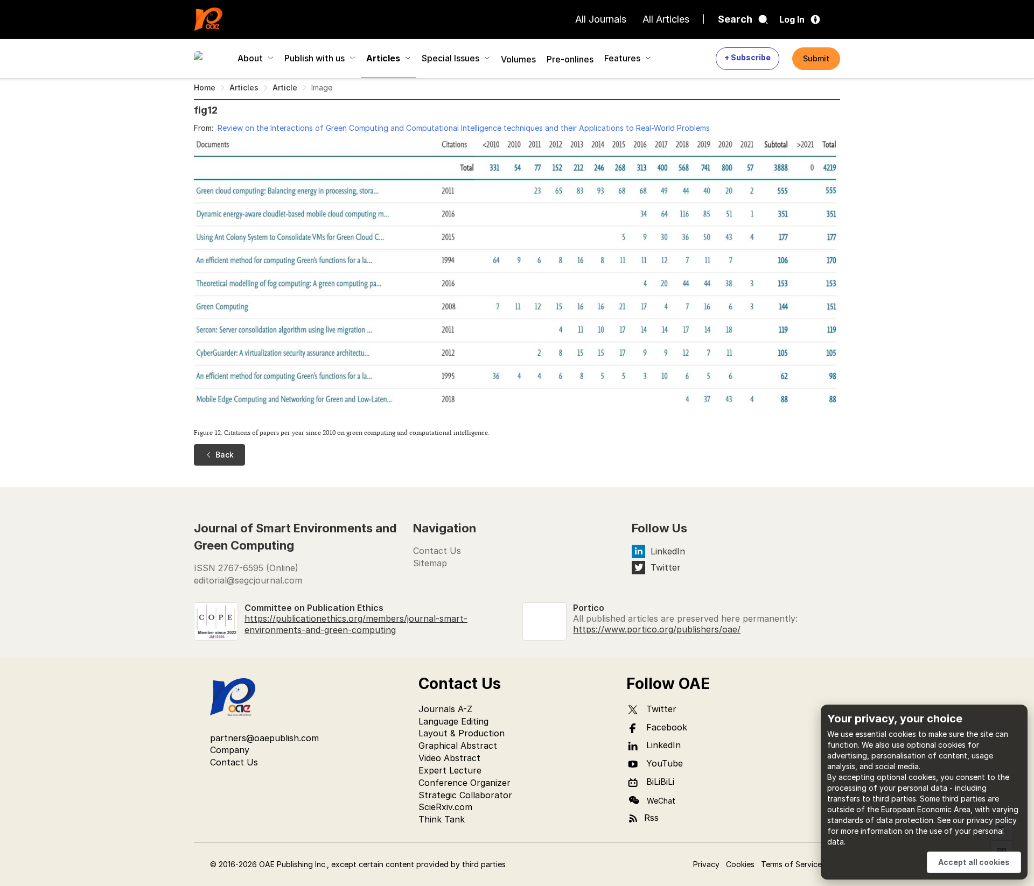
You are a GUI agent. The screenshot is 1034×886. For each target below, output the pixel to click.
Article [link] (285, 87)
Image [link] (321, 87)
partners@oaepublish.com (264, 738)
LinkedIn (668, 551)
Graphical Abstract (457, 745)
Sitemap (430, 563)
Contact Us (437, 550)
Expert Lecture (449, 770)
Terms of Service (791, 864)
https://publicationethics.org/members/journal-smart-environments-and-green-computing (355, 624)
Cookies (740, 864)
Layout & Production (461, 733)
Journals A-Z (445, 709)
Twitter (666, 567)
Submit (816, 58)
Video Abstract (449, 758)
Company (229, 749)
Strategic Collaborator (465, 795)
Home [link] (204, 87)
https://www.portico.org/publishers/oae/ (656, 629)
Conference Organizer (464, 782)
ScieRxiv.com (445, 806)
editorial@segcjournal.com (248, 580)
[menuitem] (210, 58)
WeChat (661, 800)
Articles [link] (243, 87)
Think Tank (441, 819)
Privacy (706, 864)
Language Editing (453, 721)
